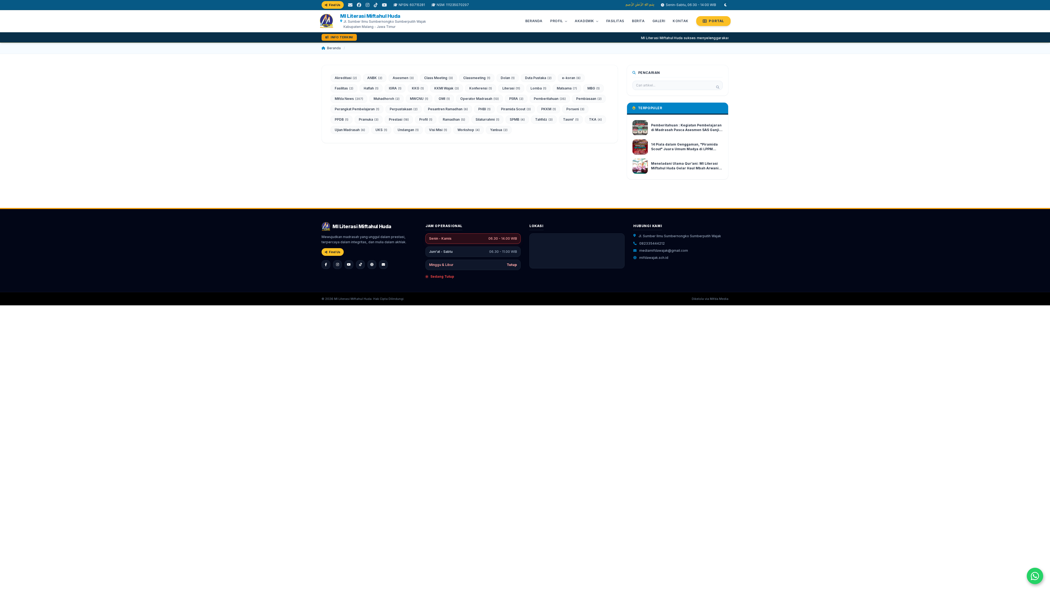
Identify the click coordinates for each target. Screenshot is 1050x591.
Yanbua (499, 130)
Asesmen (403, 78)
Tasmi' (571, 119)
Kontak (681, 21)
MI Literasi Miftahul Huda (370, 16)
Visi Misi (438, 130)
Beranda (533, 21)
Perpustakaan (404, 109)
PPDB (341, 119)
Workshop (468, 130)
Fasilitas (615, 21)
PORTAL (716, 21)
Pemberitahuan (550, 99)
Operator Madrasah (479, 99)
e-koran (571, 78)
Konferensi (480, 88)
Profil (425, 119)
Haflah (371, 88)
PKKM (548, 109)
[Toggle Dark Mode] (725, 5)
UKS (381, 130)
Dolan (508, 78)
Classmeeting (476, 78)
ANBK (374, 78)
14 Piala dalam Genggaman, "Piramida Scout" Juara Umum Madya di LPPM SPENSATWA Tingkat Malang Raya (684, 148)
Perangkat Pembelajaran (357, 109)
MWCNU (419, 99)
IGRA (395, 88)
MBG (593, 88)
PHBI (484, 109)
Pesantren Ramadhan (448, 109)
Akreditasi (346, 78)
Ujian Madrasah (350, 130)
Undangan (408, 130)
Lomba (538, 88)
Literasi (511, 88)
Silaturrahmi (487, 119)
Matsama (567, 88)
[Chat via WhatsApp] (1035, 576)
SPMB (517, 119)
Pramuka (368, 119)
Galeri (658, 21)
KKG (418, 88)
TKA (595, 119)
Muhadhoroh (386, 99)
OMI (444, 99)
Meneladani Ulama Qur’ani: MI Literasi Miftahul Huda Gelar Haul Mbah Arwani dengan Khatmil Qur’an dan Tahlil (685, 168)
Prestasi (399, 119)
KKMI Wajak (446, 88)
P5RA (516, 99)
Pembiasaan (589, 99)
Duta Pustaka (538, 78)
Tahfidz (544, 119)
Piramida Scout (516, 109)
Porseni (575, 109)
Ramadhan (454, 119)
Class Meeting (438, 78)
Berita (638, 21)
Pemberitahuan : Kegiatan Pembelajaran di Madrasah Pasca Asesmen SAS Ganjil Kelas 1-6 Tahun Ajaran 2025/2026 (686, 129)
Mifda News (349, 99)
